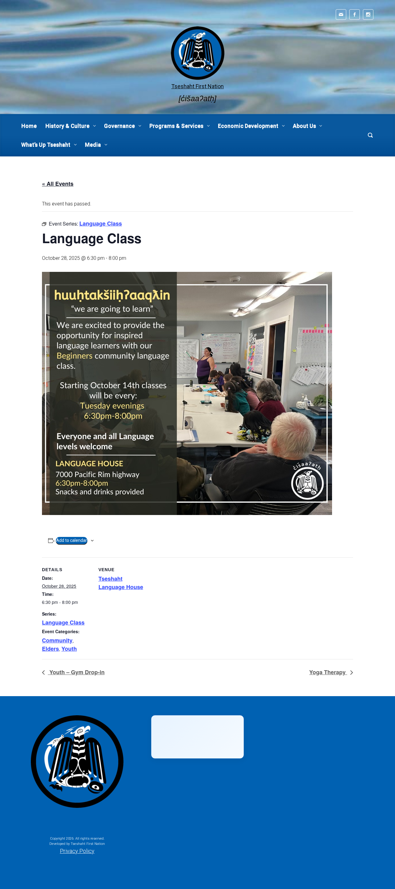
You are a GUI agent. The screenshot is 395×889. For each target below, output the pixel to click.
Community (57, 640)
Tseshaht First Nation (197, 86)
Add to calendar (71, 540)
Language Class (63, 622)
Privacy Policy (77, 851)
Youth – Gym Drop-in (76, 672)
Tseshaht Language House (120, 583)
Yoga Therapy (328, 672)
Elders (50, 649)
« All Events (57, 184)
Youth (69, 649)
